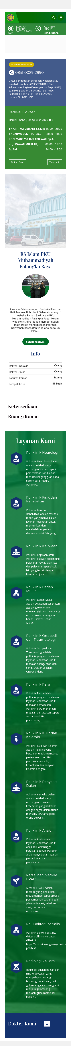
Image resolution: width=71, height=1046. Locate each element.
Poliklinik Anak (38, 830)
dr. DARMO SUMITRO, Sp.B (25, 133)
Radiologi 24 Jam (40, 961)
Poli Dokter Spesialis (43, 924)
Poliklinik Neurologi (42, 453)
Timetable (54, 162)
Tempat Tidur (17, 384)
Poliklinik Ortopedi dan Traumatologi (41, 638)
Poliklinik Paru (38, 684)
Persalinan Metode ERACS (41, 877)
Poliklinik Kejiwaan (42, 546)
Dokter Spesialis (18, 365)
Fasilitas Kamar (18, 378)
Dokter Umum (17, 371)
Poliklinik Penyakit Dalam (41, 784)
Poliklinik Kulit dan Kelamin (41, 735)
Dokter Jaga (17, 162)
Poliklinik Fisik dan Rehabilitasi (41, 499)
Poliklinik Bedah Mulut (39, 589)
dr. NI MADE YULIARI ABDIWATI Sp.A (31, 139)
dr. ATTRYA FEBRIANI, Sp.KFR (27, 128)
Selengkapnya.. (35, 341)
